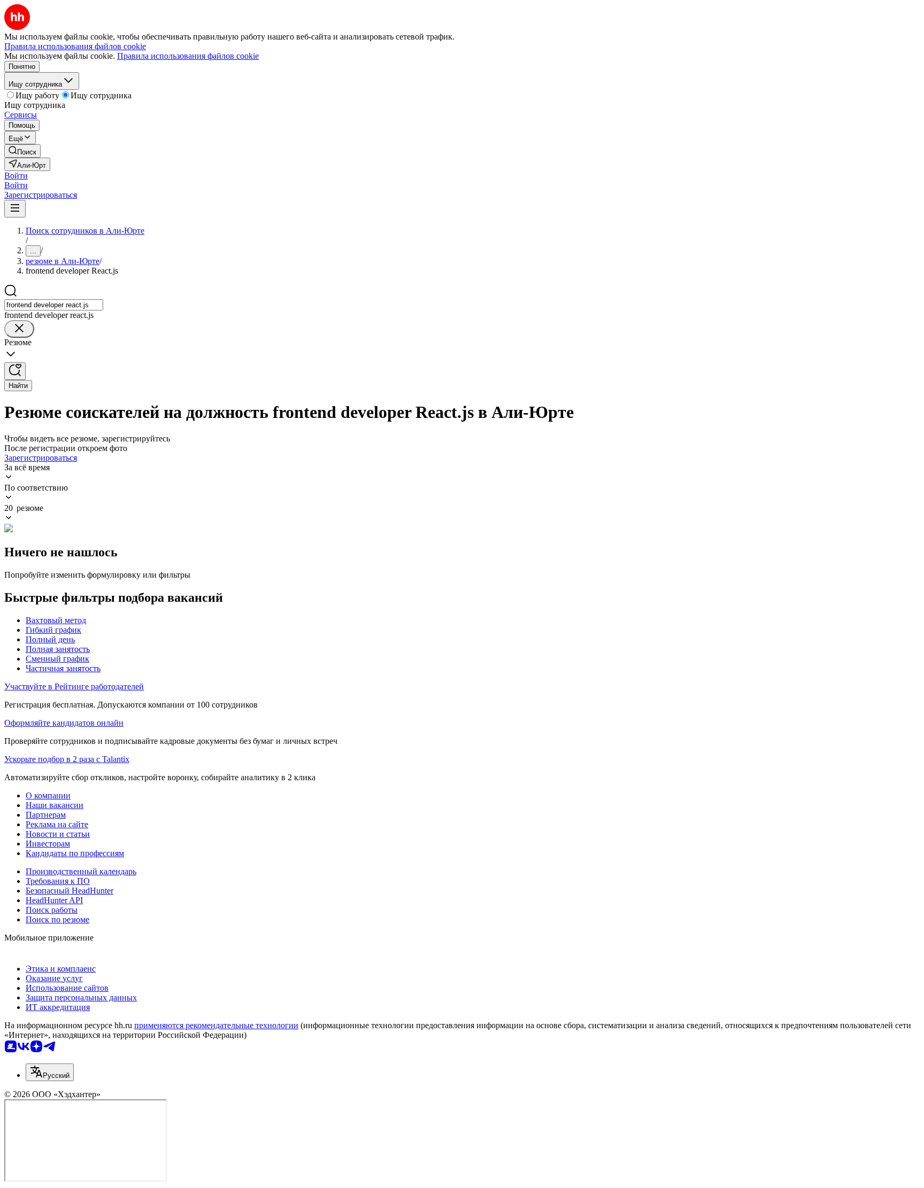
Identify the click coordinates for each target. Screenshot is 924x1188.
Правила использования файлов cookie (188, 55)
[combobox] (53, 304)
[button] (16, 175)
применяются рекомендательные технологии (216, 1025)
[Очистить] (19, 329)
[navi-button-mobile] (15, 209)
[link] (22, 151)
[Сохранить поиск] (15, 371)
